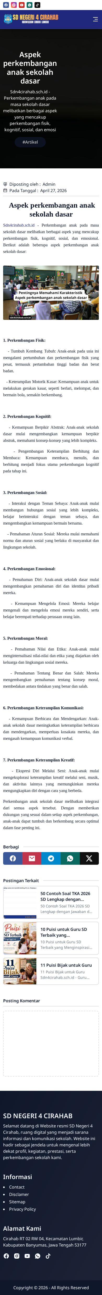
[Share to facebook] (12, 858)
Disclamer (19, 1194)
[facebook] (6, 5)
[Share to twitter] (89, 858)
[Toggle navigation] (95, 19)
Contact (17, 1187)
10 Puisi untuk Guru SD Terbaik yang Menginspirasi (64, 932)
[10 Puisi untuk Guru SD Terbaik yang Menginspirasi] (20, 938)
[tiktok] (37, 5)
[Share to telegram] (50, 858)
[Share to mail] (31, 858)
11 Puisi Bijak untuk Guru (66, 965)
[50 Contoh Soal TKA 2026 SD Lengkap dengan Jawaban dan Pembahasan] (20, 902)
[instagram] (14, 5)
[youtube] (22, 5)
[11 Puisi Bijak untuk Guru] (20, 971)
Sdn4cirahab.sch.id (19, 225)
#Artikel (30, 142)
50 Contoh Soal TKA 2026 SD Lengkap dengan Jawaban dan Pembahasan (67, 896)
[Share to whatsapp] (70, 858)
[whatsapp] (29, 5)
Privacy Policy (22, 1209)
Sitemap (17, 1202)
